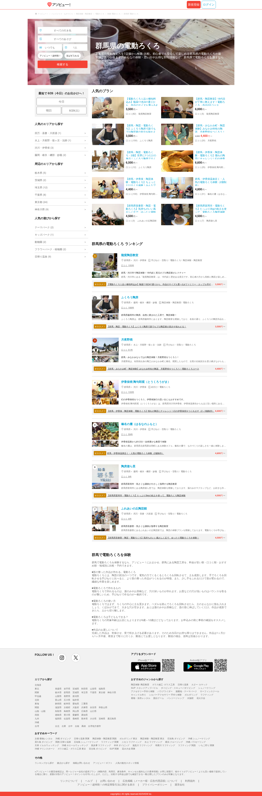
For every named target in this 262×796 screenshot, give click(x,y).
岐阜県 (67, 703)
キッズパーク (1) (44, 234)
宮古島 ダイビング (98, 748)
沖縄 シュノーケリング (199, 738)
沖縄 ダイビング (63, 738)
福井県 (76, 699)
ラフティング (207, 694)
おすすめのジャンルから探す (147, 679)
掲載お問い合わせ (81, 762)
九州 (37, 718)
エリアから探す (43, 679)
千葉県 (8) (40, 194)
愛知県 (76, 703)
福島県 (102, 688)
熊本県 (84, 718)
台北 (57, 725)
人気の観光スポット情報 (127, 762)
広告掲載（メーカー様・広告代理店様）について (150, 780)
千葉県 (93, 692)
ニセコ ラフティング (132, 741)
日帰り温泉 (183, 684)
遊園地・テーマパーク (186, 691)
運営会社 (180, 784)
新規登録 (193, 4)
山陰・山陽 (40, 710)
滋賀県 (58, 707)
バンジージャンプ (175, 697)
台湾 (37, 725)
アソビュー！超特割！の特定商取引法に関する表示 (106, 784)
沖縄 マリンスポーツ (45, 748)
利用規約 (190, 780)
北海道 (38, 684)
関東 (37, 692)
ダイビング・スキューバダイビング (178, 687)
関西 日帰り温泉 (63, 741)
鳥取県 (58, 710)
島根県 (67, 710)
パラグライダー (165, 691)
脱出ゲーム (158, 697)
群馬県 (67, 692)
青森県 (58, 688)
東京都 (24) (41, 202)
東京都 (102, 692)
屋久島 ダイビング (43, 741)
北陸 (37, 699)
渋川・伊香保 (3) (44, 147)
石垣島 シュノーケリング (86, 741)
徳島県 (58, 714)
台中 (70, 725)
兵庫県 (84, 707)
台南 (77, 725)
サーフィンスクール (209, 691)
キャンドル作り (138, 694)
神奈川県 (111, 692)
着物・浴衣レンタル (140, 697)
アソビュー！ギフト (102, 762)
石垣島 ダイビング (176, 738)
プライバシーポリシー (154, 784)
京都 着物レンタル (43, 738)
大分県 (93, 718)
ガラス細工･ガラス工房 (163, 684)
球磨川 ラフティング (165, 745)
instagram (61, 657)
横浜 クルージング (174, 741)
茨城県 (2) (40, 180)
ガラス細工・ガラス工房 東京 (72, 748)
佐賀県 (67, 718)
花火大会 (201, 697)
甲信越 (38, 695)
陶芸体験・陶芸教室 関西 (105, 738)
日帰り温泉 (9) (43, 256)
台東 (64, 725)
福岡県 (58, 718)
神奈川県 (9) (42, 209)
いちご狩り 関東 (206, 745)
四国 (37, 714)
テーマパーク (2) (44, 227)
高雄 (83, 725)
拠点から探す (63, 762)
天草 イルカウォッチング (47, 745)
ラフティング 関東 (110, 741)
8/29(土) (74, 110)
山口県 (93, 710)
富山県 (58, 699)
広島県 (84, 710)
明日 (49, 110)
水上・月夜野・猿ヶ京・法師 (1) (53, 140)
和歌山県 (103, 707)
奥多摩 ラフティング (101, 745)
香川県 (67, 714)
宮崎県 (102, 718)
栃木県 (58, 692)
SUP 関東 (114, 748)
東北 (37, 688)
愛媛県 (76, 714)
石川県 (67, 699)
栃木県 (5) (40, 172)
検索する (62, 64)
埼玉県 (84, 692)
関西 (37, 707)
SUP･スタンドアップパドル (144, 687)
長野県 (67, 695)
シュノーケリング (206, 687)
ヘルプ (89, 780)
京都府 (67, 707)
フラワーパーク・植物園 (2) (50, 249)
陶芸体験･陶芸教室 (140, 684)
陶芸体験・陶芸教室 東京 (152, 738)
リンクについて (69, 780)
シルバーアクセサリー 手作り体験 (165, 694)
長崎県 (76, 718)
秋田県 (84, 688)
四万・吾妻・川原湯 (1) (48, 133)
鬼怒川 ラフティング (142, 745)
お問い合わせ (107, 780)
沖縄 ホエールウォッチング (75, 745)
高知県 (84, 714)
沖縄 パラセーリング (196, 741)
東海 (37, 703)
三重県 (84, 703)
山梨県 (58, 695)
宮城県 (76, 688)
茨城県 (76, 692)
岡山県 (76, 710)
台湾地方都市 (94, 725)
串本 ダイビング (121, 745)
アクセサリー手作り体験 (143, 691)
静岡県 (58, 703)
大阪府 (76, 707)
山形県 (93, 688)
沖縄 (37, 722)
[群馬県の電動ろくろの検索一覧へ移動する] (131, 52)
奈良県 (93, 707)
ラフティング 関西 (187, 745)
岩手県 (67, 688)
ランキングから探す (44, 762)
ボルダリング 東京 (128, 738)
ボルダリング (191, 694)
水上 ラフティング (153, 741)
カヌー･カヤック (199, 684)
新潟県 (76, 695)
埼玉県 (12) (41, 187)
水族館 (190, 697)
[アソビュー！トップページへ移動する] (58, 4)
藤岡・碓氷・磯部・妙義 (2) (50, 155)
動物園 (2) (40, 242)
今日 (61, 101)
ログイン (208, 4)
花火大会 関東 (128, 748)
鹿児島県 (111, 718)
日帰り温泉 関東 (81, 738)
